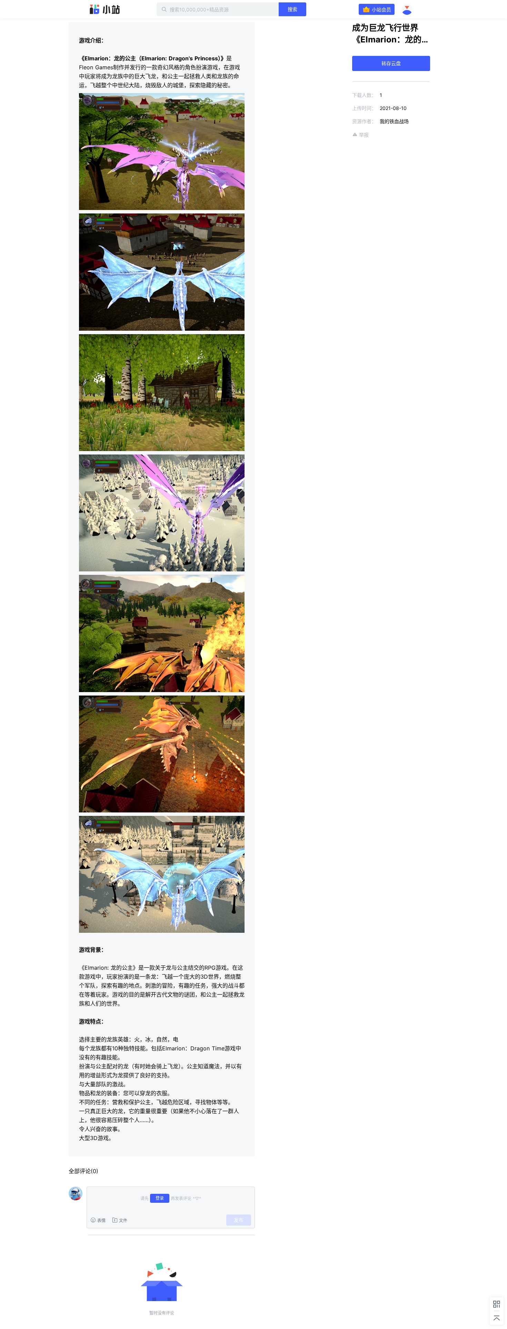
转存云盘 (391, 63)
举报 (364, 135)
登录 (160, 1198)
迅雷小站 (104, 9)
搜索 (292, 9)
